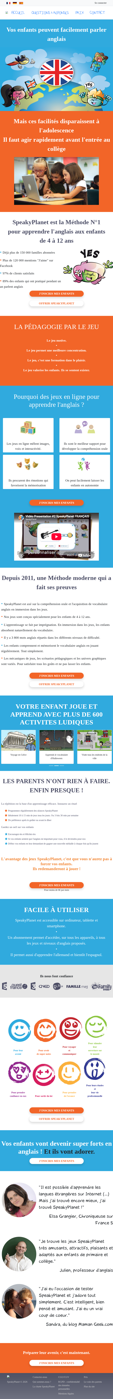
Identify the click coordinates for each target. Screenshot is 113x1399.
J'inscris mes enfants (56, 293)
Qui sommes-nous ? (42, 1382)
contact (97, 12)
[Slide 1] (51, 765)
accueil (18, 12)
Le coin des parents (93, 1382)
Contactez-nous (40, 1377)
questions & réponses (50, 12)
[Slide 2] (56, 765)
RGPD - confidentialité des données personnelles (69, 1385)
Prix (80, 12)
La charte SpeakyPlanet (44, 1386)
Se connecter (101, 3)
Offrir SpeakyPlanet (56, 303)
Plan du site (89, 1386)
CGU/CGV (63, 1377)
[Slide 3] (62, 765)
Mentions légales (66, 1393)
